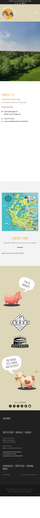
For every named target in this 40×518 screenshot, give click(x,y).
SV (18, 3)
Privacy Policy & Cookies (9, 454)
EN (20, 3)
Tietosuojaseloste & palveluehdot (12, 452)
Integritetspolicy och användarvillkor (13, 456)
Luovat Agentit (25, 491)
